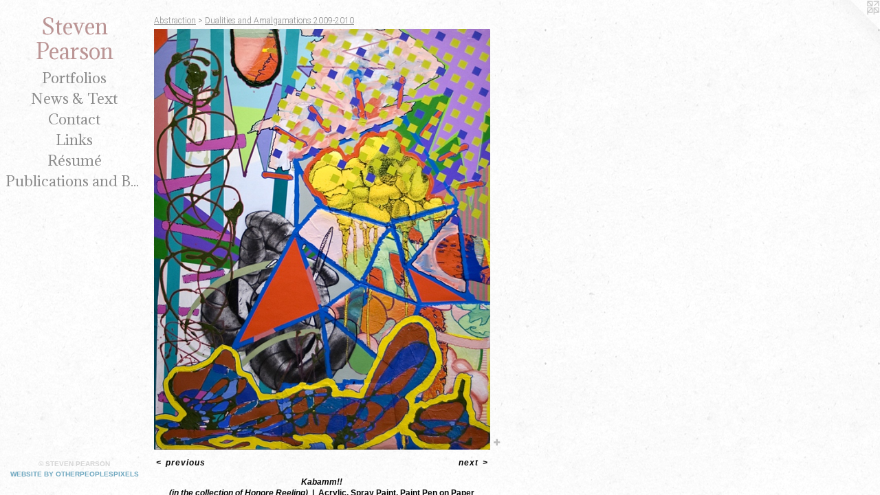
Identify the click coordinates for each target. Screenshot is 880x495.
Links (74, 140)
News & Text (74, 98)
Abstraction (175, 20)
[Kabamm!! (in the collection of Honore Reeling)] (322, 239)
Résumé (74, 160)
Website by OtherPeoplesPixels (74, 474)
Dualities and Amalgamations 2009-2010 (279, 20)
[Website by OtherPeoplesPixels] (852, 27)
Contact (74, 119)
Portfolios (74, 78)
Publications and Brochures (74, 181)
